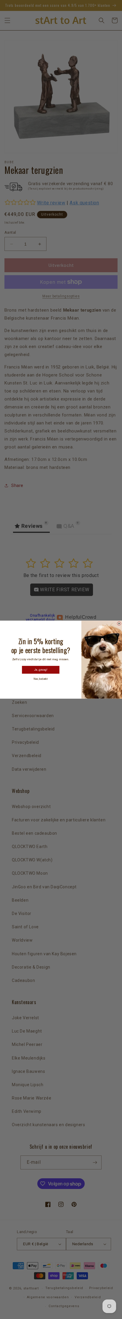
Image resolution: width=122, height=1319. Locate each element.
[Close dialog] (119, 623)
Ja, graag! (40, 669)
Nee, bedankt (40, 678)
